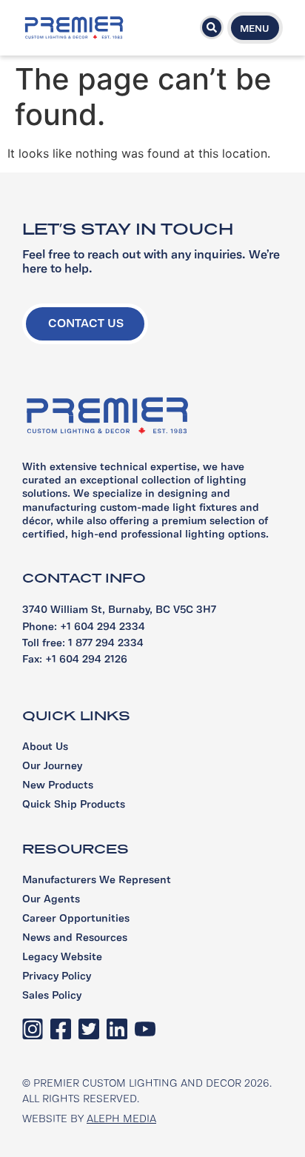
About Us (45, 747)
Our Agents (51, 899)
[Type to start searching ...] (212, 27)
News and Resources (74, 938)
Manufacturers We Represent (96, 880)
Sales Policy (51, 996)
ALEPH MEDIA (121, 1119)
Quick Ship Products (73, 805)
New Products (57, 785)
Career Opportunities (76, 919)
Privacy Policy (56, 976)
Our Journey (52, 766)
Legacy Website (62, 957)
